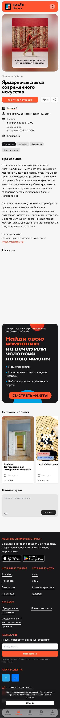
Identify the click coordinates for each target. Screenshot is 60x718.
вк (15, 678)
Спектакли (8, 587)
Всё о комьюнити (41, 608)
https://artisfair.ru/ (13, 241)
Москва (17, 8)
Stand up (7, 574)
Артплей (12, 107)
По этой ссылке (27, 695)
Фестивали (8, 593)
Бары (35, 580)
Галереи (37, 593)
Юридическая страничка (10, 610)
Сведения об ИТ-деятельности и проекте (12, 622)
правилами (7, 662)
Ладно (30, 703)
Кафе (35, 574)
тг (6, 678)
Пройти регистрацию (20, 99)
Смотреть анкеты (30, 395)
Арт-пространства (43, 587)
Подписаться (30, 653)
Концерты (8, 580)
